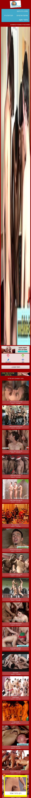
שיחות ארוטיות (22, 15)
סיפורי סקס (23, 20)
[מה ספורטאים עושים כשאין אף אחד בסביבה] (15, 489)
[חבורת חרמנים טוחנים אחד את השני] (15, 391)
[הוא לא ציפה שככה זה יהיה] (15, 612)
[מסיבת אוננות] (15, 686)
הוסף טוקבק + (15, 367)
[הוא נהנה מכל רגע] (15, 735)
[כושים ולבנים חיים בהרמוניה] (15, 538)
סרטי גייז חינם (22, 11)
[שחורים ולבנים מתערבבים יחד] (15, 563)
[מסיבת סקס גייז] (15, 711)
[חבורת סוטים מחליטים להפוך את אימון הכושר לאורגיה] (15, 415)
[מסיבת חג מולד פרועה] (15, 465)
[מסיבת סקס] (15, 662)
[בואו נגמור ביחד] (15, 514)
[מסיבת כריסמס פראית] (15, 637)
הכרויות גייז (8, 15)
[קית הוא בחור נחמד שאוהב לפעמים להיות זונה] (15, 440)
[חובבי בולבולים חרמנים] (15, 588)
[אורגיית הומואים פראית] (15, 760)
